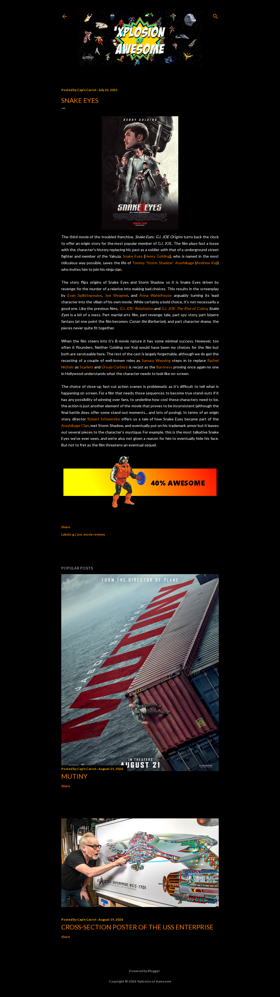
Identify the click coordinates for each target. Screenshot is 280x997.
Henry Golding (157, 256)
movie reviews (94, 534)
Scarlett (86, 367)
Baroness (164, 367)
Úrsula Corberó (115, 367)
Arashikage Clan (75, 425)
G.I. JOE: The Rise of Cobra (184, 308)
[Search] (215, 15)
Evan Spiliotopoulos (85, 295)
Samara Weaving (156, 360)
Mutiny (74, 776)
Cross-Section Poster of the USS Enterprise (137, 927)
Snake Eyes (133, 256)
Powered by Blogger (144, 971)
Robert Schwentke (103, 419)
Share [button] (65, 527)
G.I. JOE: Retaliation (136, 308)
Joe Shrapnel (116, 295)
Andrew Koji (207, 262)
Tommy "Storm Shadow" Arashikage (163, 262)
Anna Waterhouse (155, 295)
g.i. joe (77, 534)
